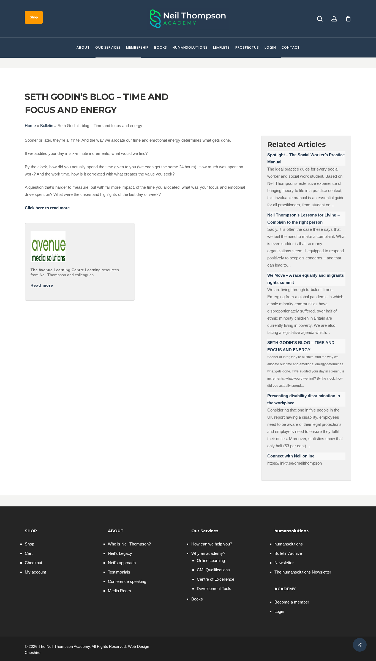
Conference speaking (127, 581)
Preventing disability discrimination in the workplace (303, 399)
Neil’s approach (122, 562)
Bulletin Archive (288, 553)
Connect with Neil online (290, 456)
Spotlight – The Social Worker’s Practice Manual (306, 158)
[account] (334, 19)
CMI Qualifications (213, 569)
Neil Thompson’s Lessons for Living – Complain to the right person (303, 218)
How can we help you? (211, 544)
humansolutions (288, 544)
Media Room (119, 590)
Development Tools (214, 588)
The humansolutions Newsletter (302, 572)
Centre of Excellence (215, 579)
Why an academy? (208, 553)
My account (35, 572)
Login (279, 611)
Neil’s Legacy (120, 553)
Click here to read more (47, 207)
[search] (320, 19)
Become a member (291, 602)
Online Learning (211, 560)
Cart (28, 553)
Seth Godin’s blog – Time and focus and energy (300, 346)
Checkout (33, 562)
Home (30, 125)
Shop (29, 544)
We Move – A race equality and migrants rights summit (305, 279)
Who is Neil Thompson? (129, 544)
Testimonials (119, 572)
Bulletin (46, 125)
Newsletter (284, 562)
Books (197, 599)
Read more (42, 285)
